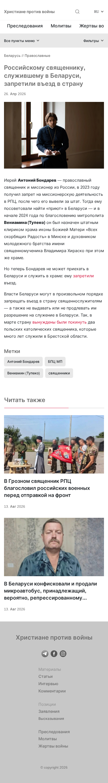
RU (96, 11)
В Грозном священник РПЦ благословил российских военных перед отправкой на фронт (47, 488)
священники (59, 373)
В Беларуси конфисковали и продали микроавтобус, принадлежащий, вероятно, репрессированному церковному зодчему (50, 591)
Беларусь (12, 55)
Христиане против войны (29, 11)
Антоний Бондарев (23, 361)
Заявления (49, 711)
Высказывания (51, 718)
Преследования (25, 25)
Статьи (45, 676)
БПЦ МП (55, 361)
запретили (83, 275)
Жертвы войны (53, 746)
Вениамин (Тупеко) (23, 373)
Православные (37, 55)
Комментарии (52, 690)
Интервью (48, 683)
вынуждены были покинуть (59, 322)
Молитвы (61, 25)
